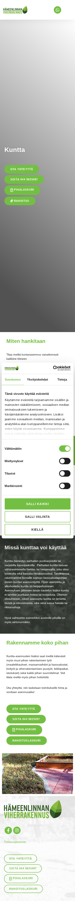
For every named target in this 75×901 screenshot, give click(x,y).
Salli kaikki (37, 503)
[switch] (64, 461)
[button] (68, 10)
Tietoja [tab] (62, 379)
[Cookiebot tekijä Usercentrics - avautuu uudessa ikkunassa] (53, 368)
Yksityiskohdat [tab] (37, 379)
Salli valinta (37, 516)
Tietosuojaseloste (15, 841)
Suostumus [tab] (13, 379)
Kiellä (37, 529)
